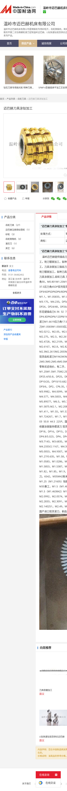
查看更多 (17, 292)
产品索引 (8, 329)
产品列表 (11, 98)
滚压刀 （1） (12, 243)
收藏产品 (11, 198)
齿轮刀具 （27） (13, 225)
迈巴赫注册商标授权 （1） (18, 229)
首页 (2, 98)
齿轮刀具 (22, 98)
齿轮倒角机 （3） (14, 239)
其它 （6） (11, 248)
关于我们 (26, 783)
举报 (27, 198)
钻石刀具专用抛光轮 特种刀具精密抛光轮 (23, 87)
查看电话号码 (14, 270)
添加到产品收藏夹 (12, 334)
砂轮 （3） (11, 234)
